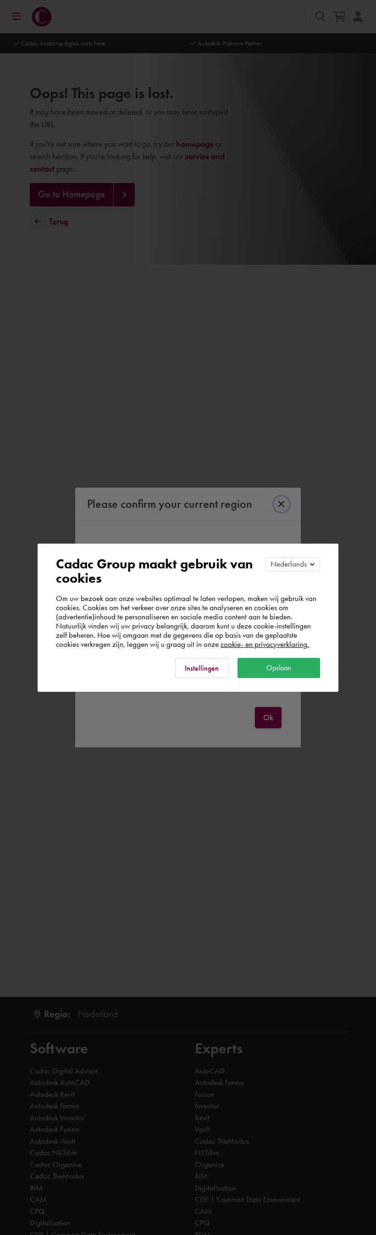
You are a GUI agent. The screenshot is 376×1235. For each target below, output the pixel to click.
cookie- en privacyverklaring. (265, 644)
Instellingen (202, 668)
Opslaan (278, 667)
